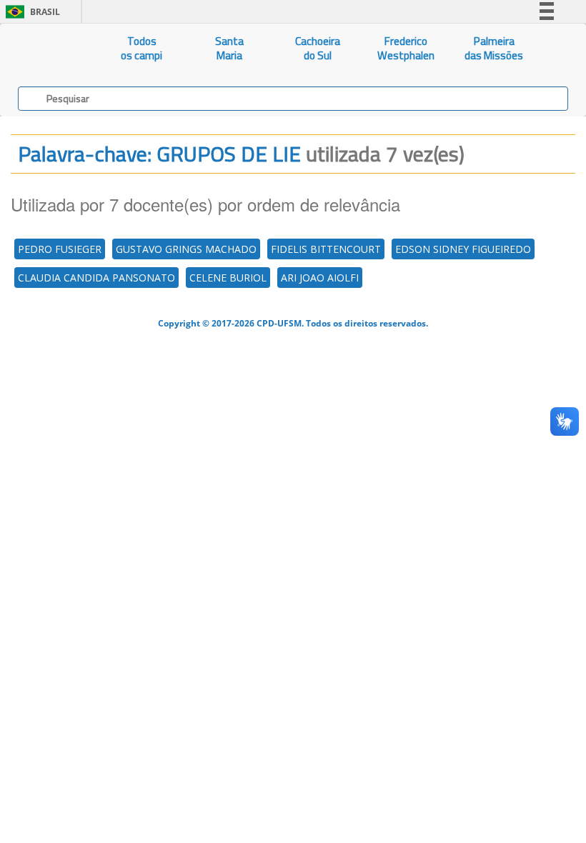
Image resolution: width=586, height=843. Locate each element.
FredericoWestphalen (405, 48)
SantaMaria (229, 48)
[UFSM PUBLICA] (49, 49)
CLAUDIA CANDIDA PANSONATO (96, 277)
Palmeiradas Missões (494, 48)
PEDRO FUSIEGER (59, 249)
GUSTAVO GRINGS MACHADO (186, 249)
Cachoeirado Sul (317, 48)
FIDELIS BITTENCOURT (326, 249)
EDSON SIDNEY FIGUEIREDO (463, 249)
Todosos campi (141, 48)
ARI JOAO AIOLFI (320, 277)
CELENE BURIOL (228, 277)
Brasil (30, 12)
